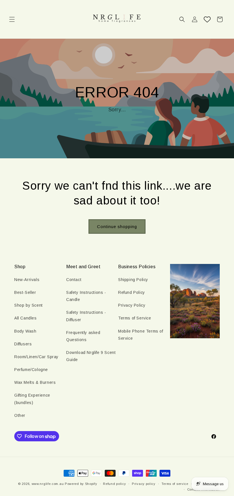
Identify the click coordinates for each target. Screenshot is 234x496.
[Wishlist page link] (207, 19)
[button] (12, 19)
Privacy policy (144, 483)
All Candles (25, 318)
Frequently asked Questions (83, 336)
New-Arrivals (26, 279)
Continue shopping (117, 226)
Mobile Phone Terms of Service (140, 335)
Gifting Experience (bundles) (32, 399)
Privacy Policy (131, 305)
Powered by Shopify (81, 483)
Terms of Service (134, 318)
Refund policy (114, 483)
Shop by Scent (28, 305)
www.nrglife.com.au (48, 483)
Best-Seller (25, 292)
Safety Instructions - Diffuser (86, 316)
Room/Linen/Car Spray (36, 356)
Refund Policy (131, 292)
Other (19, 415)
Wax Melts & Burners (35, 382)
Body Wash (25, 331)
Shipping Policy (133, 279)
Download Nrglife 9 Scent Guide (91, 356)
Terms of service (175, 483)
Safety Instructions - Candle (86, 296)
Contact (73, 279)
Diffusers (23, 344)
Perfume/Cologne (31, 369)
